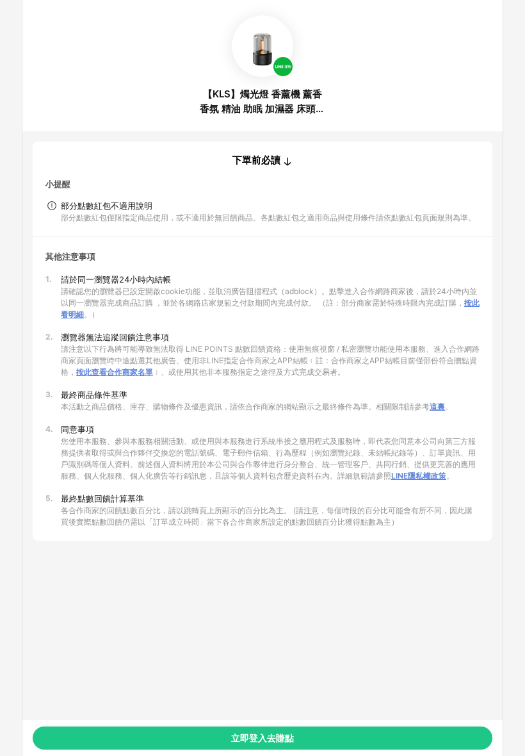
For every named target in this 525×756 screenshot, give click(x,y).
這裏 (437, 406)
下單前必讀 (256, 160)
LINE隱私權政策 (418, 476)
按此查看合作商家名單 (114, 372)
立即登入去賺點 (262, 737)
